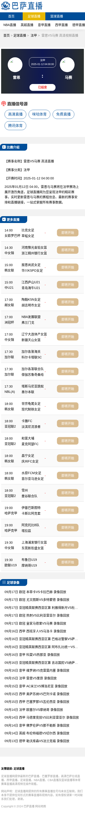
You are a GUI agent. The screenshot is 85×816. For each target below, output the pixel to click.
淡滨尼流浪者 (31, 426)
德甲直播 (78, 25)
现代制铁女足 (31, 409)
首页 (11, 16)
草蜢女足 (28, 236)
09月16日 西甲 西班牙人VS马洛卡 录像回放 (35, 631)
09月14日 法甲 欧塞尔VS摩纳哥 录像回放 (34, 709)
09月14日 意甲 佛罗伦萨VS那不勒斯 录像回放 (37, 725)
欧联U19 (11, 565)
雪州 (25, 490)
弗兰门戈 (28, 322)
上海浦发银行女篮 (34, 542)
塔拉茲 (26, 531)
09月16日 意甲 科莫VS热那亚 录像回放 (32, 654)
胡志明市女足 (31, 305)
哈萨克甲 (11, 513)
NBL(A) (10, 392)
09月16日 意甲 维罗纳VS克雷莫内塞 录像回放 (37, 670)
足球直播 (34, 16)
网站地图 (40, 806)
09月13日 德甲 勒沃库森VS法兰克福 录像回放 (37, 741)
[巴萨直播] (22, 10)
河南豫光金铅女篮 (34, 247)
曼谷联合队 (29, 496)
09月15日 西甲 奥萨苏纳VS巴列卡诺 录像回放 (37, 694)
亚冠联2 (10, 426)
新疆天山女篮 (31, 340)
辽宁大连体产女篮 (34, 334)
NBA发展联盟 (31, 317)
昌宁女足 (28, 455)
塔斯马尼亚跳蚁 (33, 386)
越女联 (9, 305)
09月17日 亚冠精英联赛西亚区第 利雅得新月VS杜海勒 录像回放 (41, 608)
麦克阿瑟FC (30, 444)
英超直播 (27, 25)
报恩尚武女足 (31, 265)
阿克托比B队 (30, 525)
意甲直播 (44, 25)
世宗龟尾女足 (31, 403)
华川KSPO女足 (32, 270)
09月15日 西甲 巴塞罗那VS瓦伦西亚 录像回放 (37, 701)
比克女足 (28, 230)
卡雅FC (27, 421)
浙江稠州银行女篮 (34, 253)
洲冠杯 (9, 322)
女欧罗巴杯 (12, 235)
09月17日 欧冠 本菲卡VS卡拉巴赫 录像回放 (35, 592)
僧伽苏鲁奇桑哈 (33, 374)
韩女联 (9, 270)
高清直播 (15, 114)
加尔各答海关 (31, 351)
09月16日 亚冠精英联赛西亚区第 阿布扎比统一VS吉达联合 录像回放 (41, 647)
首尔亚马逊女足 (33, 478)
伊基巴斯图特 (31, 507)
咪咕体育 (39, 114)
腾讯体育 (15, 126)
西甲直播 (61, 25)
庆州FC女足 (30, 461)
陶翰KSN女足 (31, 299)
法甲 (34, 35)
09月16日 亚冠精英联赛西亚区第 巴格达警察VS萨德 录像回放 (41, 639)
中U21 (9, 287)
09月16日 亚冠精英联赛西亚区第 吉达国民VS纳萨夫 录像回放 (41, 663)
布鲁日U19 (29, 559)
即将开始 (67, 232)
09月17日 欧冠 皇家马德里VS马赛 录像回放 (35, 623)
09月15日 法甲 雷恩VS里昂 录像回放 (31, 678)
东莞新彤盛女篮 (33, 548)
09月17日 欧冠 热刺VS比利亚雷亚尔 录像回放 (37, 615)
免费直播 (63, 114)
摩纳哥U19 (29, 565)
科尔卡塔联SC (32, 357)
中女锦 (9, 253)
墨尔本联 (28, 392)
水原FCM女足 (31, 473)
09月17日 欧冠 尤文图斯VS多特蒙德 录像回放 (37, 599)
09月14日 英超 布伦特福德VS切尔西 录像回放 (37, 733)
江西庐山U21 (31, 282)
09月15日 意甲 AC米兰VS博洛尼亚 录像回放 (36, 686)
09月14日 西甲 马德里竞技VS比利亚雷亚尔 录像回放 (42, 717)
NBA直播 (9, 25)
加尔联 (9, 357)
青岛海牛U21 (31, 288)
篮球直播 (56, 16)
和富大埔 (28, 438)
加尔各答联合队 (33, 369)
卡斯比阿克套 (31, 513)
